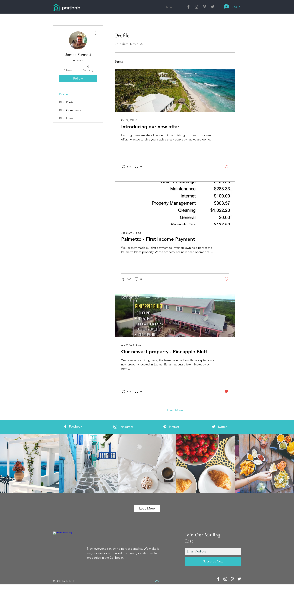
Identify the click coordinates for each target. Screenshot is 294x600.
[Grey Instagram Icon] (196, 6)
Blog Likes (66, 118)
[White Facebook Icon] (65, 426)
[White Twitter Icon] (213, 426)
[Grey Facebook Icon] (188, 6)
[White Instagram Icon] (115, 426)
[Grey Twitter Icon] (212, 6)
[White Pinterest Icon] (164, 426)
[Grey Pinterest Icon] (204, 6)
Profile (63, 94)
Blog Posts (66, 102)
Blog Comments (70, 110)
